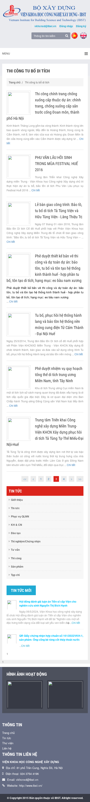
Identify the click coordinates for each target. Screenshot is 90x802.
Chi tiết (35, 190)
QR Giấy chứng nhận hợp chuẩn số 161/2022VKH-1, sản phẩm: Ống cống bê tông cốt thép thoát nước (51, 638)
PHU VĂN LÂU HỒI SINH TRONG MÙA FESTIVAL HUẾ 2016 (56, 163)
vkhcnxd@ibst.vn (45, 26)
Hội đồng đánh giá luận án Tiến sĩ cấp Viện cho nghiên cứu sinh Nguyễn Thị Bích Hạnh (47, 603)
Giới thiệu (17, 500)
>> (79, 479)
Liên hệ (6, 748)
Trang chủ (15, 82)
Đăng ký (81, 26)
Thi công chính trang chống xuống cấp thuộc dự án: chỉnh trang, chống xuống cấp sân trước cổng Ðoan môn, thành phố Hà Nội (44, 106)
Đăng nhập (66, 26)
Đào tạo (16, 533)
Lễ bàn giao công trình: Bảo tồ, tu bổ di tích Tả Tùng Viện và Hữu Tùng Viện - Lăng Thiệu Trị (58, 210)
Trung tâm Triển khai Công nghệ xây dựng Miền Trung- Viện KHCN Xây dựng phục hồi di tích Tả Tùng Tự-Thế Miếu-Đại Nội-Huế (45, 432)
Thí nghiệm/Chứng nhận (25, 541)
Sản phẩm (17, 566)
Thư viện (7, 743)
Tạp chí (15, 575)
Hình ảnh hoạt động (27, 674)
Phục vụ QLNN (20, 516)
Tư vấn (15, 550)
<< (24, 479)
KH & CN (16, 525)
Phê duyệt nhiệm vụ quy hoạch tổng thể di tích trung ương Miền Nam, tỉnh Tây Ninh (58, 374)
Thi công (16, 558)
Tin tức (15, 508)
